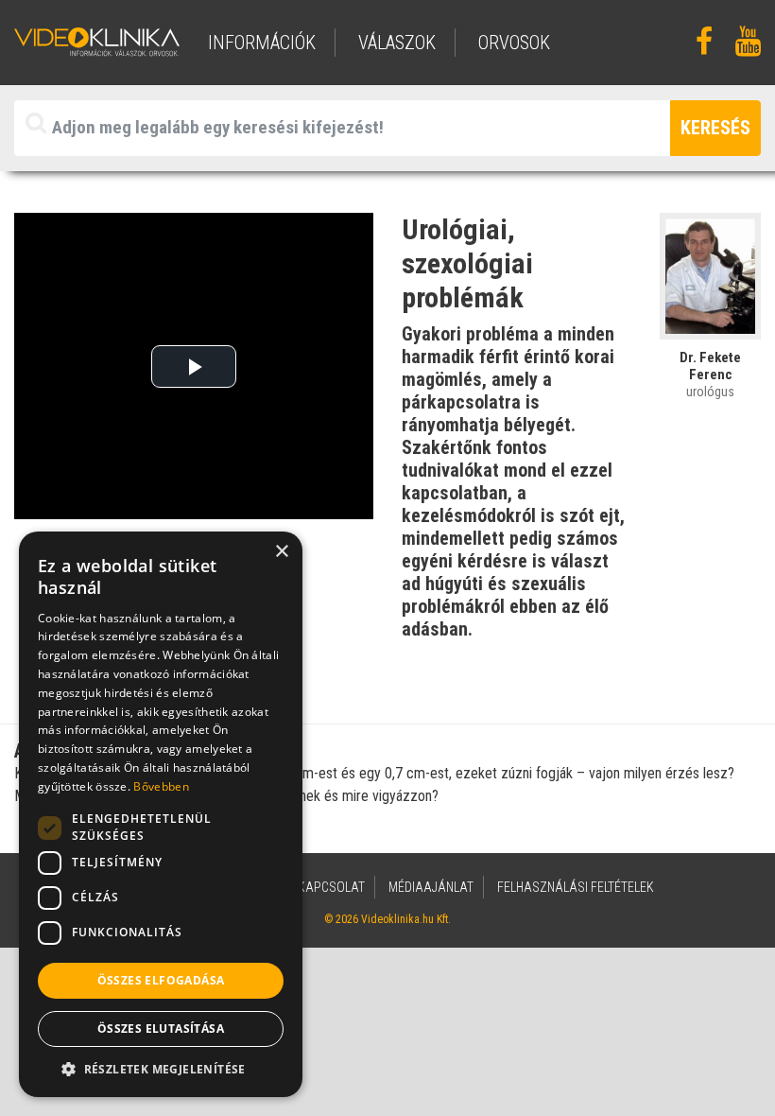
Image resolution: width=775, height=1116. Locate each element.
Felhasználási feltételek (575, 887)
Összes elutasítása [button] (160, 1028)
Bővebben (160, 786)
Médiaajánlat (431, 887)
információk (262, 42)
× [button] (281, 552)
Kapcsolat (331, 887)
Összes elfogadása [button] (161, 980)
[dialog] (160, 814)
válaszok (397, 42)
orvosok (514, 42)
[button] (161, 1068)
